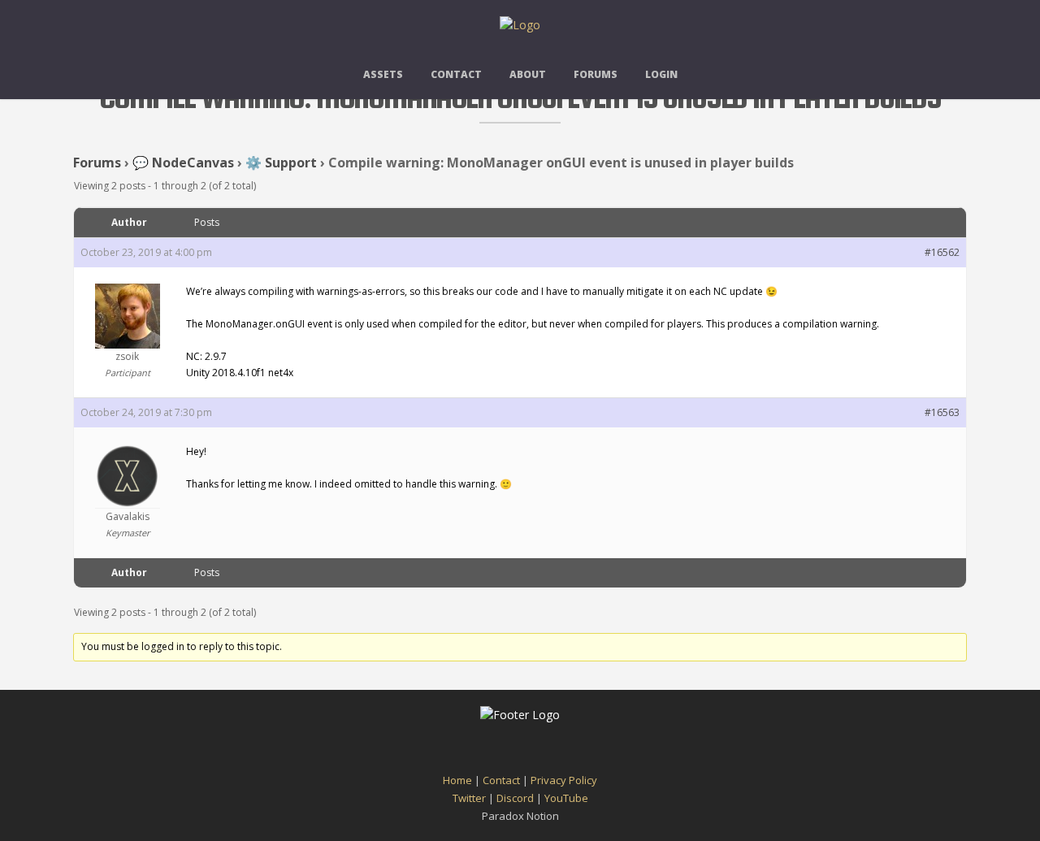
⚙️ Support (281, 162)
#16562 (942, 252)
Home (457, 780)
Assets (383, 74)
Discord (515, 798)
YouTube (566, 798)
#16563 (942, 412)
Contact (456, 74)
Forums (596, 74)
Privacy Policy (564, 780)
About (527, 74)
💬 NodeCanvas (183, 162)
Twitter (469, 798)
